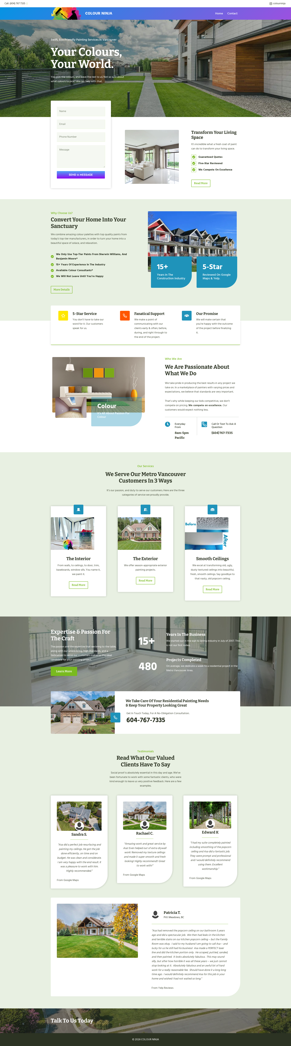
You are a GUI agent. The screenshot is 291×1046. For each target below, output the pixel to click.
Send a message (81, 175)
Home (219, 13)
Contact (232, 13)
